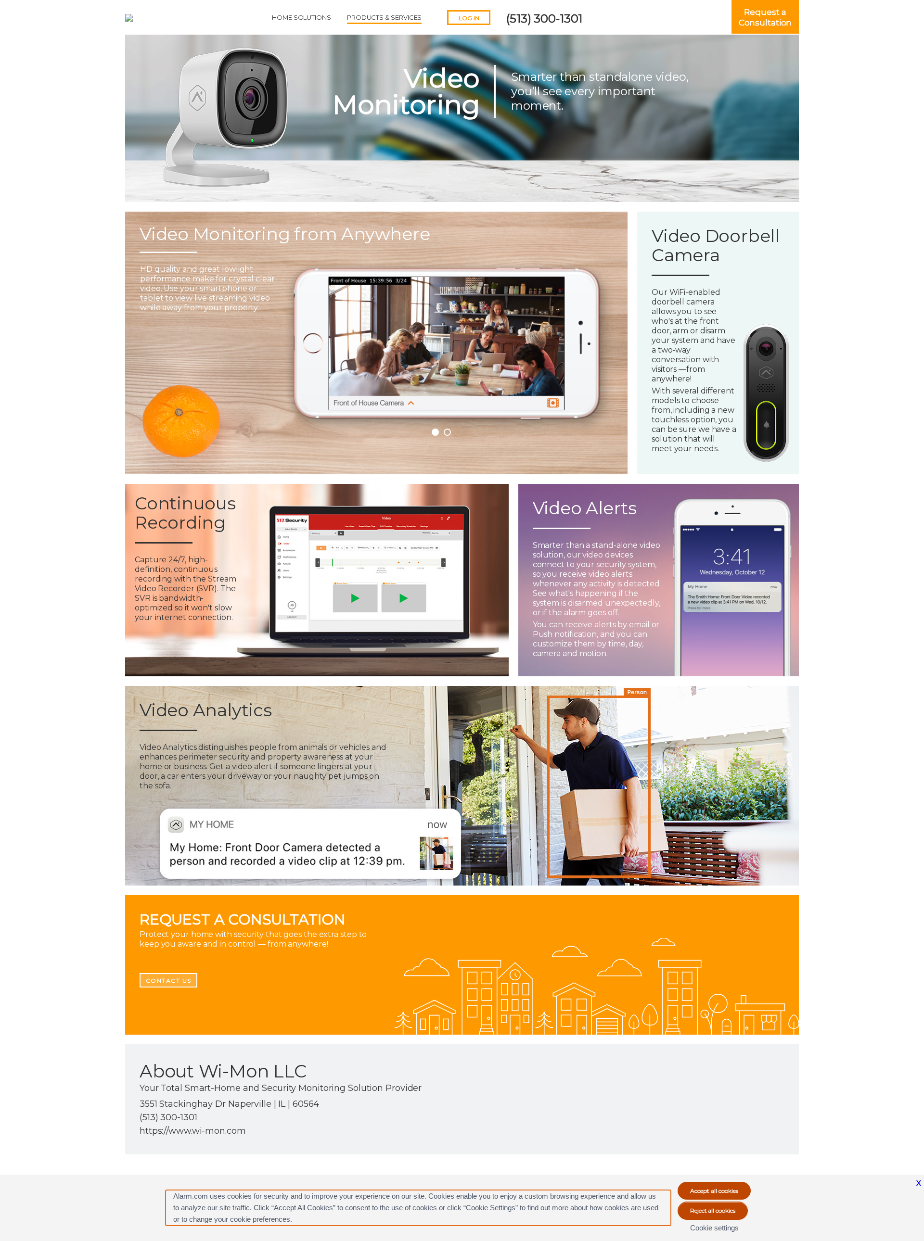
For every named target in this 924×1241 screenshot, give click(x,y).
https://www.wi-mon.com (193, 1131)
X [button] (918, 1183)
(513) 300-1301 (544, 18)
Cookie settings (714, 1228)
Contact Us (169, 980)
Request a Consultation (765, 17)
